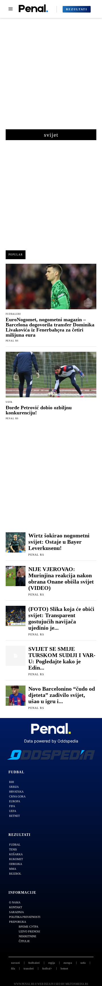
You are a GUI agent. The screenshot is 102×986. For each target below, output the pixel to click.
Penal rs (12, 340)
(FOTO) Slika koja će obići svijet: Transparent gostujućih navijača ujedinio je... (61, 618)
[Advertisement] (51, 76)
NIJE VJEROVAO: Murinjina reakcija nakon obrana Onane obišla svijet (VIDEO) (61, 578)
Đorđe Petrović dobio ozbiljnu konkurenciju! (39, 410)
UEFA (9, 402)
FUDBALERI (13, 314)
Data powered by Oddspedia (51, 741)
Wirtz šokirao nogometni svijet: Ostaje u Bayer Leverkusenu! (59, 541)
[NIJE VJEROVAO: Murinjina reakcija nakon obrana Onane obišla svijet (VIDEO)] (16, 576)
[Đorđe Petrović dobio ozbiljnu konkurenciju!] (51, 374)
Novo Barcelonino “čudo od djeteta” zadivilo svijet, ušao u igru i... (61, 695)
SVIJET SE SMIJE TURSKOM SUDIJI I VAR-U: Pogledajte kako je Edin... (61, 658)
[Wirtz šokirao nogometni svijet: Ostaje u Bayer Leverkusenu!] (16, 542)
